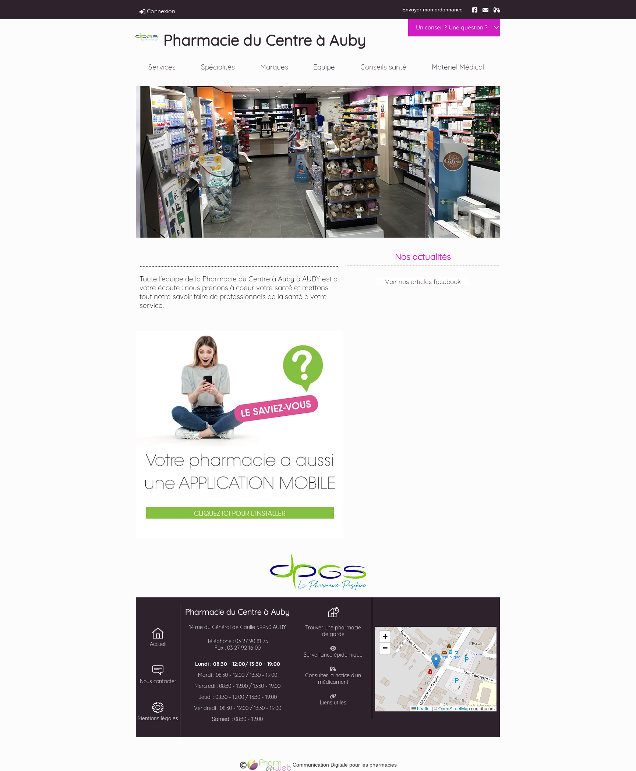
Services (162, 67)
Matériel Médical (458, 67)
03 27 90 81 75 (251, 641)
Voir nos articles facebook (423, 281)
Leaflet (423, 708)
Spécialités (218, 67)
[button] (436, 661)
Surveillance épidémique (333, 654)
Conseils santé (383, 67)
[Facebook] (474, 9)
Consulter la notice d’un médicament (333, 678)
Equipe (324, 67)
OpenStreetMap (454, 708)
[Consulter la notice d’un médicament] (497, 9)
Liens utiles (333, 702)
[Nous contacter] (485, 9)
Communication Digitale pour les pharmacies (344, 765)
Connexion (160, 11)
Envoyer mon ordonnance (432, 10)
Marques (274, 67)
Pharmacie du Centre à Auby (264, 39)
